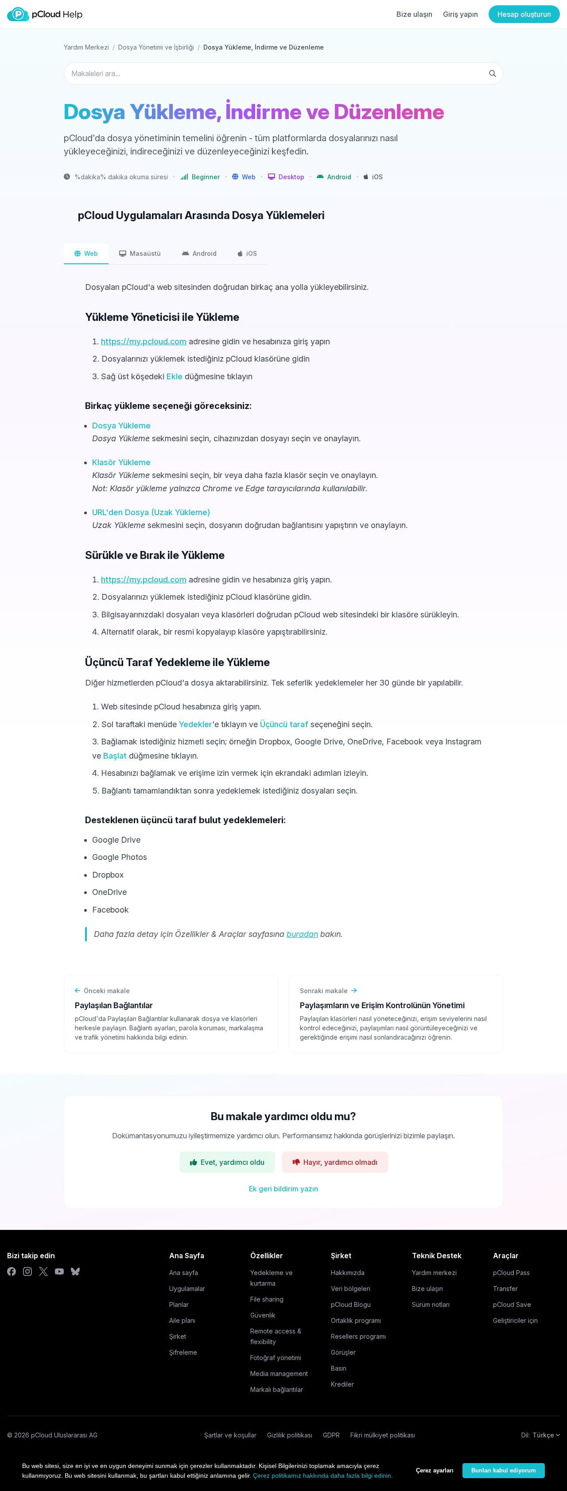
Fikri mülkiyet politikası (382, 1435)
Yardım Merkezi (86, 47)
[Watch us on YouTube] (59, 1271)
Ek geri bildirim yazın (283, 1188)
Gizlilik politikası (289, 1435)
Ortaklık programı (356, 1320)
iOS (251, 253)
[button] (244, 176)
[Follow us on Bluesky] (75, 1271)
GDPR (331, 1435)
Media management (279, 1373)
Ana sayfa (183, 1272)
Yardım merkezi (434, 1272)
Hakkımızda (348, 1272)
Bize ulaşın (414, 14)
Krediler (342, 1384)
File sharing (267, 1299)
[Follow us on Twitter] (43, 1271)
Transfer (505, 1288)
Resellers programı (358, 1336)
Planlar (179, 1304)
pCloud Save (512, 1304)
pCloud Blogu (351, 1304)
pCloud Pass (511, 1272)
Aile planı (182, 1320)
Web (91, 253)
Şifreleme (183, 1352)
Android (205, 253)
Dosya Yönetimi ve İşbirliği (156, 47)
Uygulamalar (187, 1288)
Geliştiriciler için (515, 1320)
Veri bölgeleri (350, 1288)
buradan (302, 934)
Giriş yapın (460, 14)
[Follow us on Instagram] (27, 1271)
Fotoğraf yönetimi (275, 1357)
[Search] (492, 73)
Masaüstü (145, 253)
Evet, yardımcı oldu (232, 1162)
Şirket (177, 1336)
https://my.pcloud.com (143, 341)
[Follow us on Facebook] (11, 1271)
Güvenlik (263, 1315)
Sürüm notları (431, 1304)
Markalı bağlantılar (276, 1389)
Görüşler (343, 1352)
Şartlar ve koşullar (230, 1435)
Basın (338, 1368)
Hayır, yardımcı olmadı (340, 1162)
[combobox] (283, 73)
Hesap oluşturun (524, 14)
